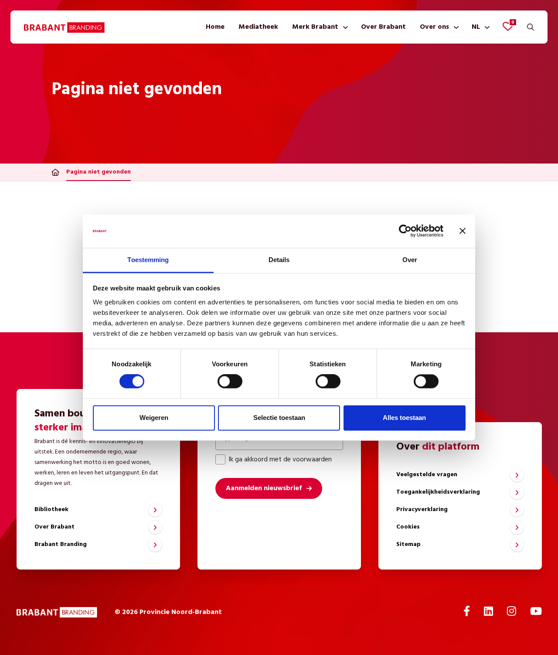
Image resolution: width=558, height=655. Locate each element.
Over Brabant (383, 27)
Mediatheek (258, 27)
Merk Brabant (315, 27)
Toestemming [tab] (148, 259)
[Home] (55, 172)
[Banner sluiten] (462, 231)
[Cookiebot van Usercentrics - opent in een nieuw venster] (405, 231)
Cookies (408, 527)
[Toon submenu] (343, 27)
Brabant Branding (60, 544)
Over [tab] (409, 259)
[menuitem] (215, 27)
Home (215, 27)
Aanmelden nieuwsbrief (264, 488)
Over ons (434, 27)
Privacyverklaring (422, 510)
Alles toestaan (404, 417)
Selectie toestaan (279, 417)
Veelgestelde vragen (426, 475)
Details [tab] (279, 259)
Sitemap (408, 544)
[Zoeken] (530, 27)
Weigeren (154, 417)
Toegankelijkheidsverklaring (438, 492)
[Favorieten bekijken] (508, 26)
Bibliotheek (51, 510)
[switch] (230, 382)
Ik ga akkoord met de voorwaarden (280, 459)
